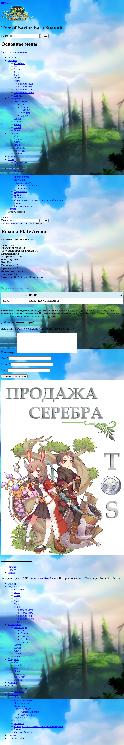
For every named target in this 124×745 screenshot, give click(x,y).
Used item (19, 147)
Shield (17, 127)
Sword (17, 72)
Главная (12, 57)
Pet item (18, 153)
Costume (25, 110)
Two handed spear (23, 83)
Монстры (13, 156)
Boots (17, 130)
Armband (25, 107)
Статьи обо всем (23, 206)
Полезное (13, 168)
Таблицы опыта (23, 182)
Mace (17, 66)
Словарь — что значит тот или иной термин (38, 200)
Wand (17, 77)
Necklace (25, 112)
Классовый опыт (30, 185)
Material (18, 139)
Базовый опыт (28, 188)
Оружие (12, 60)
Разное (18, 203)
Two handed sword (24, 92)
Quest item (19, 150)
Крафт (17, 194)
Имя (4, 358)
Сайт (4, 370)
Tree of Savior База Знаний (31, 28)
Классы (12, 208)
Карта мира (20, 162)
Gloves (17, 124)
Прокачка (19, 179)
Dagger (18, 95)
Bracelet (25, 115)
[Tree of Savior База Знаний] (17, 19)
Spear (17, 69)
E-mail (5, 364)
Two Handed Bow (23, 86)
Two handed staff (23, 89)
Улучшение (20, 191)
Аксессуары (20, 101)
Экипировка (14, 98)
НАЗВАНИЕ (36, 295)
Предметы (13, 133)
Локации (19, 165)
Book (17, 144)
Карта (11, 159)
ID (4, 295)
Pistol (17, 80)
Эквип (16, 223)
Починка (19, 197)
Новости (19, 171)
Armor (17, 118)
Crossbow (19, 63)
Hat (22, 104)
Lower (17, 121)
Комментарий (8, 352)
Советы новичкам (24, 174)
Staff (16, 75)
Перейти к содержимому (15, 52)
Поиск (4, 217)
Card (16, 136)
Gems (17, 142)
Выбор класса (21, 176)
